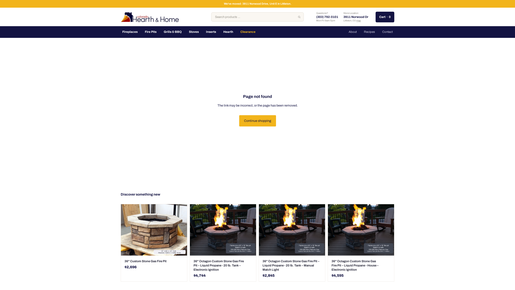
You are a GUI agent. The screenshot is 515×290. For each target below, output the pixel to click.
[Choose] (249, 249)
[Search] (299, 16)
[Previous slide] (127, 230)
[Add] (180, 249)
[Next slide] (181, 230)
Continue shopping (257, 120)
